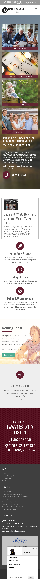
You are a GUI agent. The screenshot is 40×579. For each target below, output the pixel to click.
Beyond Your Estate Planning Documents (15, 507)
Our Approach (6, 478)
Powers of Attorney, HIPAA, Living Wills (15, 497)
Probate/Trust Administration (12, 494)
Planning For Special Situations (12, 502)
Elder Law (5, 499)
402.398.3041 (12, 2)
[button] (8, 355)
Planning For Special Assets (11, 504)
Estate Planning (7, 492)
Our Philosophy (7, 481)
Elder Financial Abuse (9, 509)
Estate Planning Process (10, 476)
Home (4, 473)
